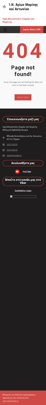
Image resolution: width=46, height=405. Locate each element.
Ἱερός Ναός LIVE (32, 29)
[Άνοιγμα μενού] (5, 29)
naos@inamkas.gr (14, 155)
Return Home (23, 97)
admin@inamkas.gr (11, 401)
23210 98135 (12, 150)
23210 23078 (12, 144)
